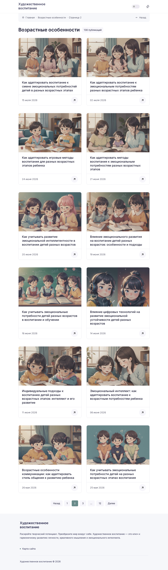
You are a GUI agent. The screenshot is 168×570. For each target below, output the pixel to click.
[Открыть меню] (148, 6)
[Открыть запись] (50, 71)
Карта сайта (29, 548)
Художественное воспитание (31, 6)
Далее (111, 503)
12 (100, 503)
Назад (142, 17)
